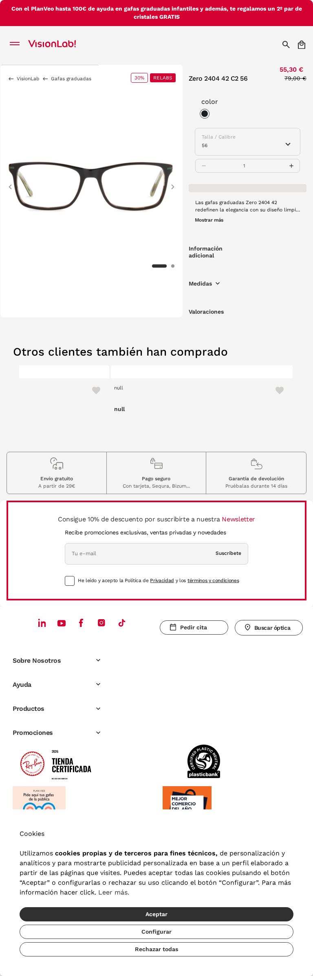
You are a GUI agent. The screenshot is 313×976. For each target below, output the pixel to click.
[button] (10, 183)
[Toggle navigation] (17, 44)
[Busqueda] (287, 44)
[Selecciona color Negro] (206, 115)
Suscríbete (228, 553)
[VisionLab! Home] (62, 44)
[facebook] (81, 623)
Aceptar (156, 914)
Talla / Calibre (219, 137)
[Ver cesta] (302, 44)
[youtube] (101, 623)
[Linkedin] (42, 623)
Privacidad (162, 580)
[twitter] (61, 623)
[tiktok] (122, 623)
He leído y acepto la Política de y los (158, 580)
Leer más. (113, 892)
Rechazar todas (156, 949)
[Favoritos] (92, 390)
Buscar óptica (272, 627)
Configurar (156, 931)
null (118, 388)
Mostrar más (209, 220)
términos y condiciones (213, 580)
